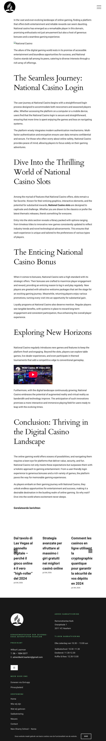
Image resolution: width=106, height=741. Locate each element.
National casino (22, 28)
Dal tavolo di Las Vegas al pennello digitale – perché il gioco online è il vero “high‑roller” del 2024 (23, 558)
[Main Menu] (99, 7)
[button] (16, 551)
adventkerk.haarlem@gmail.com (28, 657)
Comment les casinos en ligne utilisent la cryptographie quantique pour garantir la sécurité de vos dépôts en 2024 (82, 561)
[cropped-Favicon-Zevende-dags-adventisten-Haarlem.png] (10, 2)
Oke (86, 736)
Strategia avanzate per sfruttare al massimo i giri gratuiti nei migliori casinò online (53, 553)
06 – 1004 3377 (20, 653)
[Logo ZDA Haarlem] (17, 614)
